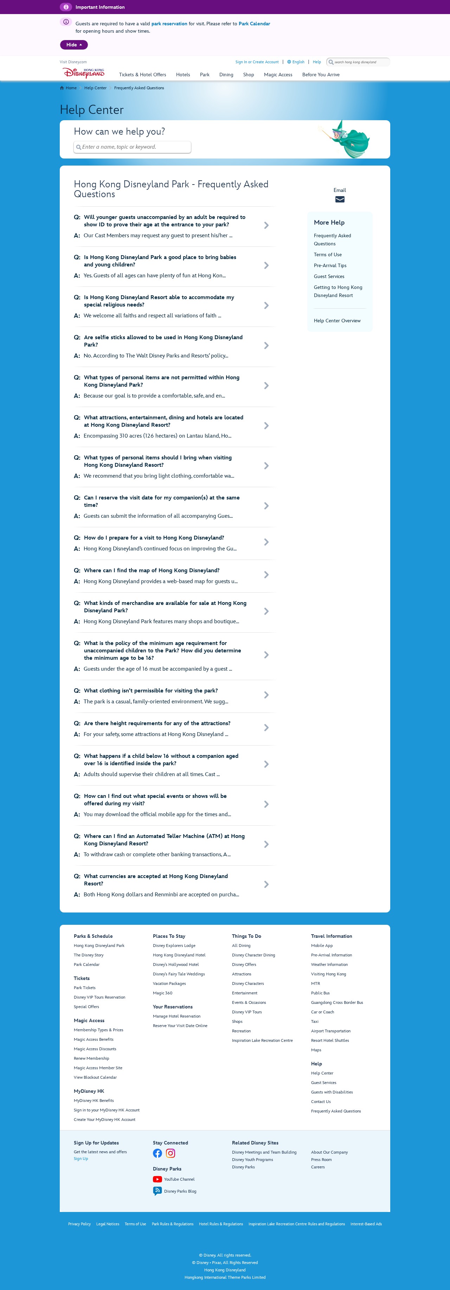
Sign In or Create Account (257, 62)
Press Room (321, 1159)
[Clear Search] (185, 147)
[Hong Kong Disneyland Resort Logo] (83, 73)
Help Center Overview (337, 321)
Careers (318, 1167)
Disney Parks (243, 1167)
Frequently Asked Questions (139, 88)
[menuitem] (80, 44)
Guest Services (329, 276)
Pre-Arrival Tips (330, 266)
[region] (74, 45)
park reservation (169, 24)
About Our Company (329, 1152)
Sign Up (81, 1158)
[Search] (331, 62)
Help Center (95, 88)
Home (71, 88)
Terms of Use (328, 255)
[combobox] (358, 62)
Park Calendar (254, 24)
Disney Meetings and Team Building (264, 1152)
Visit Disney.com (73, 62)
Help (317, 62)
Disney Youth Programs (252, 1159)
